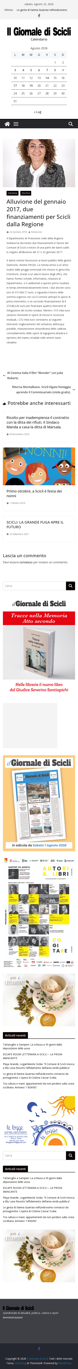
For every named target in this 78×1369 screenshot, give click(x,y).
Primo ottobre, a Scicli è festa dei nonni (34, 493)
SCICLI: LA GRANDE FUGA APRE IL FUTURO (35, 524)
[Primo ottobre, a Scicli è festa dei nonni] (39, 450)
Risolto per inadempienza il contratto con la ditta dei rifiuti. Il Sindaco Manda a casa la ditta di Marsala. (38, 422)
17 (15, 86)
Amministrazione (13, 1317)
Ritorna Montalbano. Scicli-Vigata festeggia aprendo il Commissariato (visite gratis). (41, 389)
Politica (26, 193)
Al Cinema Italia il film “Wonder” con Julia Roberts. (35, 375)
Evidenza (12, 193)
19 (31, 86)
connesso (25, 562)
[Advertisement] (30, 725)
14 (47, 78)
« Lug (37, 112)
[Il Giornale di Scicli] (7, 124)
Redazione (36, 231)
